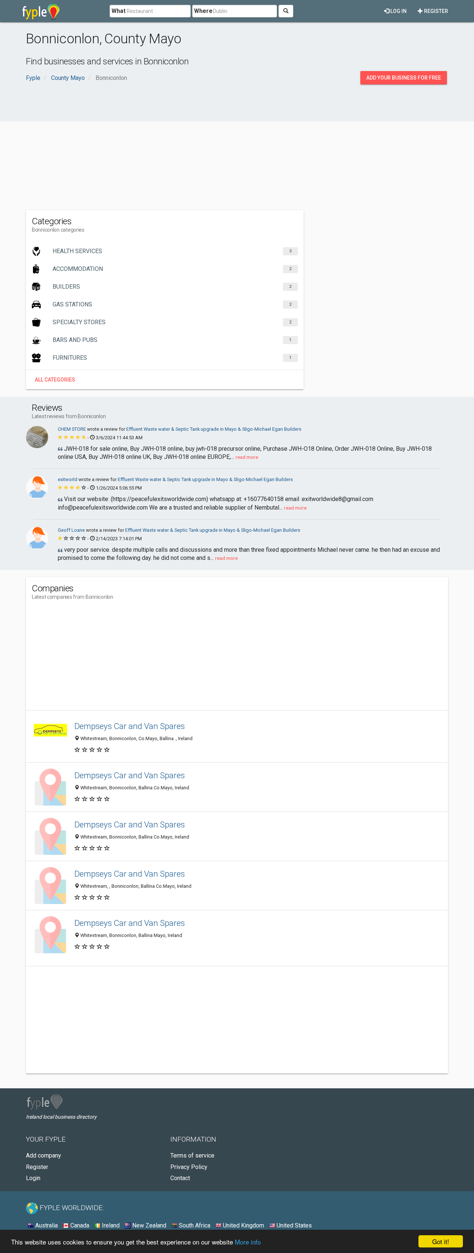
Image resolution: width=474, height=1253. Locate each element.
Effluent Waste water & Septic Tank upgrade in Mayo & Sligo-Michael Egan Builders (213, 429)
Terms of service (192, 1155)
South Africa (193, 1225)
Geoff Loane (72, 530)
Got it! (440, 1241)
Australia (46, 1225)
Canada (79, 1225)
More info (248, 1241)
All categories (55, 380)
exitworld (68, 479)
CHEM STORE (72, 429)
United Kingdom (242, 1225)
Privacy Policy (188, 1166)
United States (293, 1225)
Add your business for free (403, 78)
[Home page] (40, 11)
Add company (43, 1155)
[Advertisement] (237, 151)
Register (435, 11)
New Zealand (148, 1225)
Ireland (110, 1225)
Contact (180, 1178)
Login (33, 1178)
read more (247, 457)
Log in (398, 11)
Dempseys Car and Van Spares (129, 726)
